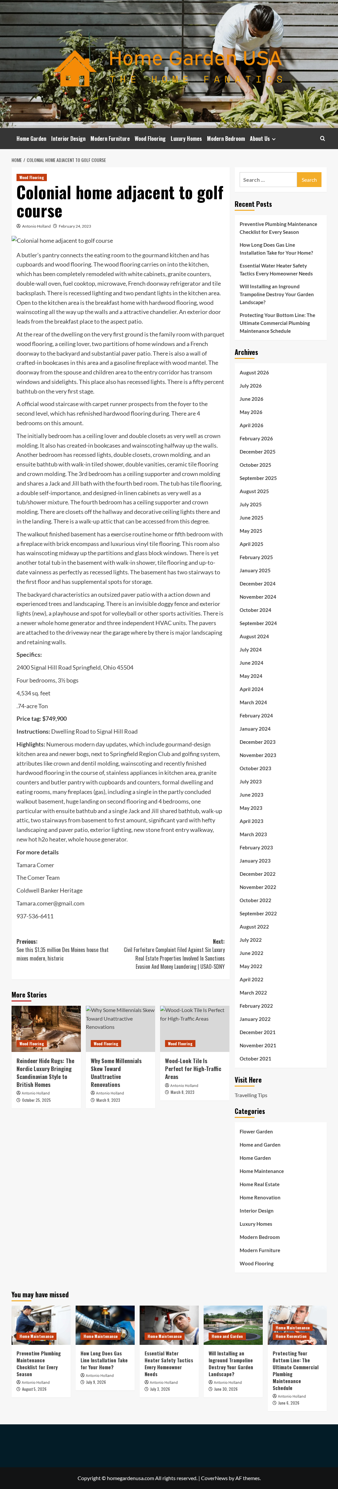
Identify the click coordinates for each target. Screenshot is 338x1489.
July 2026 (251, 386)
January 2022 (255, 1019)
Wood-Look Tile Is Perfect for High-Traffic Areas (193, 1069)
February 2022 (256, 1006)
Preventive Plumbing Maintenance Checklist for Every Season (278, 228)
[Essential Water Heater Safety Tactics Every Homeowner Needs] (169, 1325)
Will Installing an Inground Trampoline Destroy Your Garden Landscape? (277, 294)
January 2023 (255, 861)
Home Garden (31, 139)
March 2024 (253, 702)
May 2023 (251, 808)
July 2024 (251, 649)
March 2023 (253, 834)
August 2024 (254, 636)
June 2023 (251, 795)
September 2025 (258, 478)
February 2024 (256, 715)
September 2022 (258, 913)
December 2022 (258, 874)
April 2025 (251, 544)
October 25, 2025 (36, 1100)
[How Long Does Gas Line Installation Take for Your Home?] (105, 1325)
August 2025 (254, 491)
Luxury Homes (186, 139)
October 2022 (255, 900)
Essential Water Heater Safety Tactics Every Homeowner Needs (276, 269)
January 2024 (255, 729)
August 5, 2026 (34, 1389)
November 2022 (258, 887)
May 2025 (251, 531)
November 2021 (258, 1045)
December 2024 (258, 583)
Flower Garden (256, 1131)
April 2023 (251, 821)
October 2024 (255, 610)
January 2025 (255, 570)
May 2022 (251, 966)
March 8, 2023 (182, 1092)
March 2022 (253, 993)
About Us (260, 139)
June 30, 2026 (226, 1389)
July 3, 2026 (160, 1389)
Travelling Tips (251, 1095)
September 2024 (258, 623)
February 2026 (256, 438)
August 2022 (254, 927)
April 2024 (251, 689)
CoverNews (214, 1478)
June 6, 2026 (288, 1403)
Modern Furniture (110, 139)
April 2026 (251, 425)
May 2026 (251, 412)
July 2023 (251, 781)
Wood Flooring (150, 139)
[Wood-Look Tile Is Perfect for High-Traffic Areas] (194, 1029)
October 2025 (255, 465)
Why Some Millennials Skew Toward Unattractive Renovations (116, 1072)
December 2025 (258, 452)
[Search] (323, 138)
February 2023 (256, 847)
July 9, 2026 (96, 1382)
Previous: (63, 949)
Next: (174, 954)
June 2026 (251, 399)
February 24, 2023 (75, 226)
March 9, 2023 (108, 1100)
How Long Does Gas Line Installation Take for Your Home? (276, 249)
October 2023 (255, 768)
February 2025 (256, 557)
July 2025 (251, 504)
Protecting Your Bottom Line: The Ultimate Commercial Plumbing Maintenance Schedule (277, 323)
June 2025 (251, 518)
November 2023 (258, 755)
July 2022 (251, 940)
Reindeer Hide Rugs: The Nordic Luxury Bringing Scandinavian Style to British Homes (45, 1072)
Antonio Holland (36, 226)
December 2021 (258, 1032)
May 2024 (251, 676)
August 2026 (254, 372)
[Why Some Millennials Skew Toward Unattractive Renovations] (120, 1029)
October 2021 (255, 1058)
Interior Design (68, 139)
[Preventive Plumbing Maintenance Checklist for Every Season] (41, 1325)
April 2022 (251, 979)
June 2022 (251, 953)
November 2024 (258, 597)
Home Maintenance (262, 1171)
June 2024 (251, 663)
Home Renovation (260, 1197)
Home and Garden (260, 1145)
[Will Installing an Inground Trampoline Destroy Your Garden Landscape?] (233, 1325)
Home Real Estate (260, 1184)
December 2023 (258, 742)
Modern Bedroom (226, 139)
